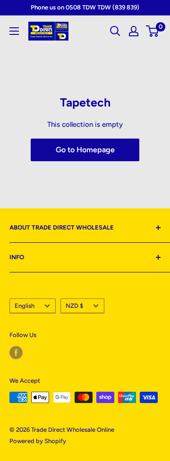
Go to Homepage (85, 149)
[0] (153, 31)
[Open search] (115, 31)
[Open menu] (14, 31)
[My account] (133, 31)
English (24, 305)
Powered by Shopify (37, 441)
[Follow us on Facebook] (16, 352)
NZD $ (74, 305)
